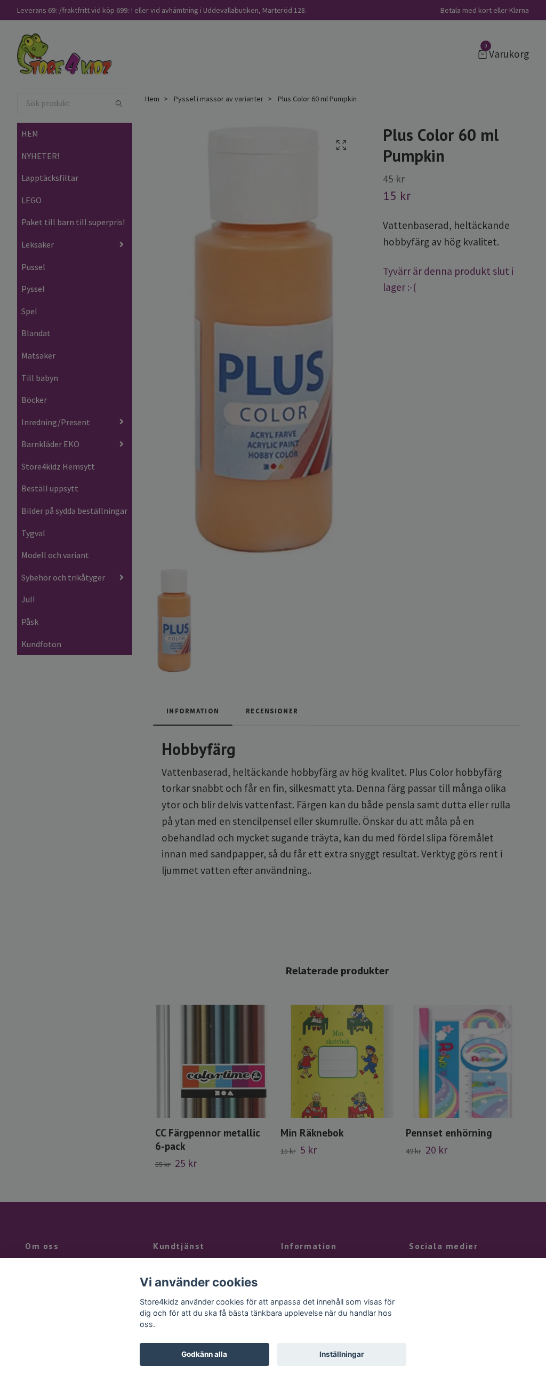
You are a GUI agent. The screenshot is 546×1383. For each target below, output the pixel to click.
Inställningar (341, 1354)
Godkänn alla (204, 1354)
